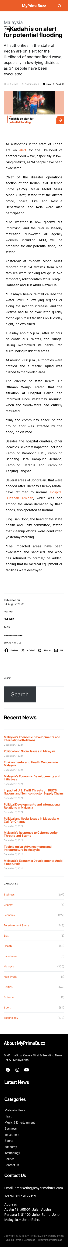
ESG (6, 935)
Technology (11, 1017)
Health (8, 945)
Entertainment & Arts (16, 925)
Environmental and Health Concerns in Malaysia (31, 763)
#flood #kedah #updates (13, 635)
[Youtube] (26, 1070)
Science (9, 997)
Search (7, 677)
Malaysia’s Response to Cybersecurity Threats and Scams (31, 834)
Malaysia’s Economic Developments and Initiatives (32, 777)
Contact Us (12, 1165)
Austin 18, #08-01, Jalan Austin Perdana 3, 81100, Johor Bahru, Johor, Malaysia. (32, 1214)
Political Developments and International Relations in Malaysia (32, 805)
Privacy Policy (44, 1239)
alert (22, 150)
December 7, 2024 (13, 744)
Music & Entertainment (20, 1122)
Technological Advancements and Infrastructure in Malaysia (28, 848)
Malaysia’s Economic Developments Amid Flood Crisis (33, 862)
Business (9, 894)
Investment (11, 956)
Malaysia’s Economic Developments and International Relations (32, 738)
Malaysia (13, 22)
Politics (8, 987)
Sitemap (58, 1239)
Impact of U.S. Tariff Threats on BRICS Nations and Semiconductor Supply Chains (33, 791)
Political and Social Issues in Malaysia (29, 751)
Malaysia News (15, 1110)
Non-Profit (10, 976)
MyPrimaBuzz (34, 5)
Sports (9, 1141)
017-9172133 (26, 1196)
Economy (9, 915)
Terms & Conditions (24, 1239)
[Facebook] (8, 1070)
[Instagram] (17, 1070)
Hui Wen (9, 618)
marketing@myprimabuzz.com (39, 1188)
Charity (8, 904)
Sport (7, 1007)
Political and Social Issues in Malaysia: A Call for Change (31, 820)
